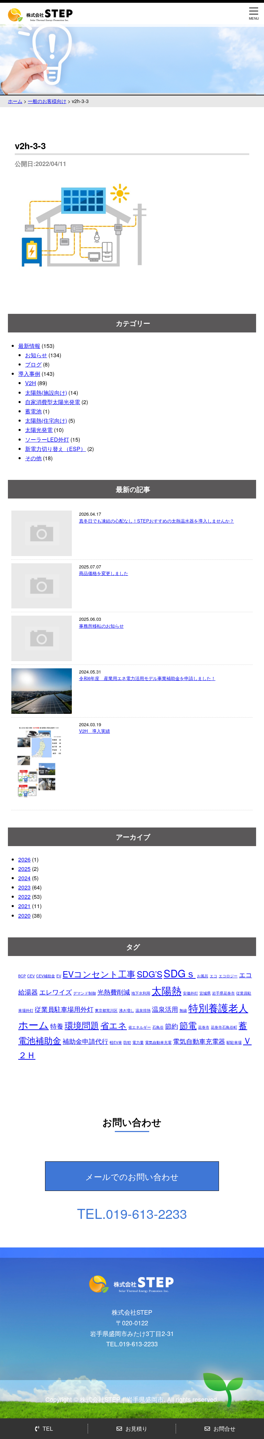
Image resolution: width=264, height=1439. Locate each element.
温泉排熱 (143, 1010)
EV (58, 975)
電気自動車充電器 (199, 1041)
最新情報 (29, 346)
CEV (31, 975)
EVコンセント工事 (99, 974)
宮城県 (205, 993)
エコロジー (228, 975)
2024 (24, 878)
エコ (213, 975)
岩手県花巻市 (223, 993)
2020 (24, 915)
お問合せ (224, 1428)
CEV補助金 (45, 975)
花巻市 (203, 1027)
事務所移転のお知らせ (101, 626)
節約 (171, 1025)
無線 (183, 1010)
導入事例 (29, 374)
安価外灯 (190, 993)
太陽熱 (167, 990)
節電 (188, 1025)
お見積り (136, 1428)
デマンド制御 (84, 993)
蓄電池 (33, 411)
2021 (24, 906)
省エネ (113, 1025)
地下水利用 (140, 993)
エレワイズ (55, 991)
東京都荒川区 (106, 1010)
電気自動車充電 (158, 1042)
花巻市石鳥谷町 (224, 1027)
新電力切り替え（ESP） (55, 449)
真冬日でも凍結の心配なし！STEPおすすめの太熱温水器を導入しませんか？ (156, 520)
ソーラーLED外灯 (47, 439)
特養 (56, 1025)
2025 (24, 869)
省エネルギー (139, 1027)
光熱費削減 (113, 991)
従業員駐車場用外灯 (64, 1009)
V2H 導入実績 (94, 731)
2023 (24, 887)
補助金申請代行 (85, 1041)
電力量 (138, 1042)
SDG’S (149, 974)
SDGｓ (180, 973)
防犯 (127, 1042)
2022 (24, 897)
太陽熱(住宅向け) (46, 420)
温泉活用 (165, 1009)
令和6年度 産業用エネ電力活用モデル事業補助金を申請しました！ (147, 678)
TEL (48, 1428)
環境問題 (82, 1025)
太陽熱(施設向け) (46, 393)
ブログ (33, 364)
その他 (33, 458)
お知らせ (36, 355)
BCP (22, 975)
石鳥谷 (158, 1027)
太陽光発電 (39, 430)
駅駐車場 (234, 1042)
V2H (30, 383)
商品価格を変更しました (103, 573)
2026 (24, 859)
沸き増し (126, 1010)
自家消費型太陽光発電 (52, 402)
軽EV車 (116, 1042)
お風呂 (202, 975)
